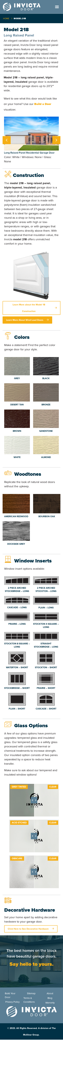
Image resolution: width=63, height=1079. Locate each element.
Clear (52, 786)
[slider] (34, 800)
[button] (57, 7)
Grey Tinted (19, 786)
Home (6, 18)
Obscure (17, 858)
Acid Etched (19, 822)
